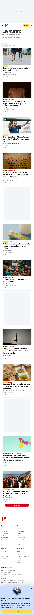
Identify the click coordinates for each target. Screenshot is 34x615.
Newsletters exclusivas (23, 556)
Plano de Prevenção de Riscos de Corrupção (12, 580)
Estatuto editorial (21, 537)
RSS (4, 544)
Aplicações (4, 551)
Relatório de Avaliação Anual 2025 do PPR (12, 582)
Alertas (5, 531)
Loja (2, 554)
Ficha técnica (20, 531)
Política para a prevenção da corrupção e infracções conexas (14, 577)
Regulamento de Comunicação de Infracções (13, 574)
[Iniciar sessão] (31, 25)
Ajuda (18, 544)
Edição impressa (21, 551)
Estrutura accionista (6, 572)
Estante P (19, 558)
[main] (17, 270)
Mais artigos (17, 505)
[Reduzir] (32, 588)
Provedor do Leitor (22, 529)
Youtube (5, 542)
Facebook (5, 533)
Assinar (26, 25)
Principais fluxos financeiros (8, 570)
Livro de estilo (20, 539)
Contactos (19, 535)
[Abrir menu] (2, 25)
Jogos (18, 554)
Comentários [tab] (12, 45)
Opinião (19, 560)
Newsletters (6, 529)
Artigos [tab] (5, 45)
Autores (19, 533)
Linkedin (5, 539)
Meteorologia (4, 556)
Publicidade (20, 542)
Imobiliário (3, 558)
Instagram (5, 537)
